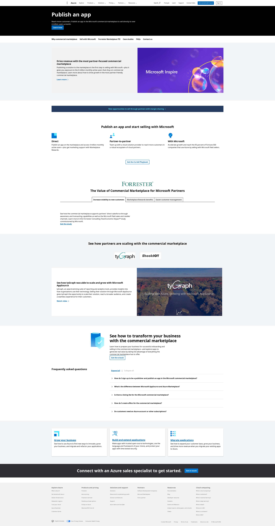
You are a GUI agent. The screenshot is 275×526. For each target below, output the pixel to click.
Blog (168, 494)
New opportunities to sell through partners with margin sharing (136, 109)
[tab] (125, 256)
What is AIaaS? (200, 504)
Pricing (111, 3)
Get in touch (191, 471)
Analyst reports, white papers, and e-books (179, 508)
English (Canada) (59, 521)
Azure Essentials (56, 508)
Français (166, 3)
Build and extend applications (128, 439)
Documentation (171, 491)
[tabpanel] (137, 219)
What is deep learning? (202, 501)
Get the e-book (117, 358)
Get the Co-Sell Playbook (137, 162)
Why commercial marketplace (64, 39)
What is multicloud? (201, 494)
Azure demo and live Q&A (117, 504)
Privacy (176, 522)
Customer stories (56, 511)
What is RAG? (199, 515)
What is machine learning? (203, 497)
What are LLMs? (200, 508)
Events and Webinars (173, 504)
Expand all (115, 370)
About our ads (204, 522)
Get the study (66, 224)
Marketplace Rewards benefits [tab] (140, 200)
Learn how (57, 27)
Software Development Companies (147, 491)
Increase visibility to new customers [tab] (108, 200)
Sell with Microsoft (88, 39)
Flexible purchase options (89, 501)
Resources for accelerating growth (119, 494)
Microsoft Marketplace (144, 494)
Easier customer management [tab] (169, 200)
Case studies (128, 39)
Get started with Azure (206, 3)
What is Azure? (56, 491)
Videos (169, 511)
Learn (174, 3)
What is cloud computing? (203, 491)
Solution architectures (116, 497)
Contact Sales (191, 3)
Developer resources (173, 497)
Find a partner (142, 497)
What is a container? (201, 511)
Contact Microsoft (166, 522)
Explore (81, 3)
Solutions (101, 3)
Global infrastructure (57, 497)
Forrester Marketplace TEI (109, 39)
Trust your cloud (56, 504)
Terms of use (184, 522)
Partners (121, 3)
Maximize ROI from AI (88, 508)
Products (90, 3)
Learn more (62, 79)
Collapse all (129, 370)
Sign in (219, 3)
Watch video (62, 301)
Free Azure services (87, 497)
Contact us (147, 39)
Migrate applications (182, 440)
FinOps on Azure (86, 504)
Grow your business (65, 440)
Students (169, 501)
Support (181, 3)
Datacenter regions (57, 501)
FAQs (138, 39)
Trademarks (194, 522)
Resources (131, 3)
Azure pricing (85, 494)
